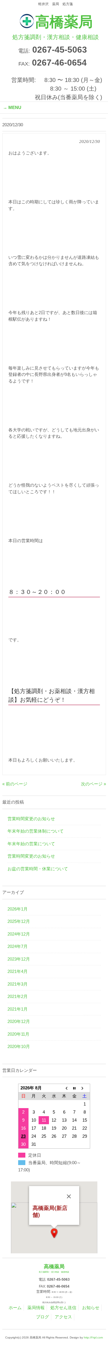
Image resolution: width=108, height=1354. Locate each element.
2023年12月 (18, 959)
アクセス (63, 1316)
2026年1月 (17, 909)
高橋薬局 (55, 27)
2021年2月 (17, 996)
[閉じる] (69, 1196)
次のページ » (93, 783)
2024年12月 (18, 934)
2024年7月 (17, 946)
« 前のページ (14, 783)
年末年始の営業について (31, 843)
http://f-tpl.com (93, 1337)
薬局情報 (36, 1307)
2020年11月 (18, 1034)
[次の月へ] (84, 1088)
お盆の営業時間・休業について (37, 868)
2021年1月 (17, 1009)
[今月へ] (74, 1088)
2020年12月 (18, 1021)
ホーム (15, 1307)
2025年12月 (18, 921)
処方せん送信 (63, 1307)
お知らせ (90, 1307)
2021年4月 (17, 971)
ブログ (42, 1316)
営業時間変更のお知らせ (31, 818)
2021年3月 (17, 984)
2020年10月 (18, 1046)
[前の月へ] (64, 1088)
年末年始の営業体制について (35, 831)
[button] (54, 1233)
